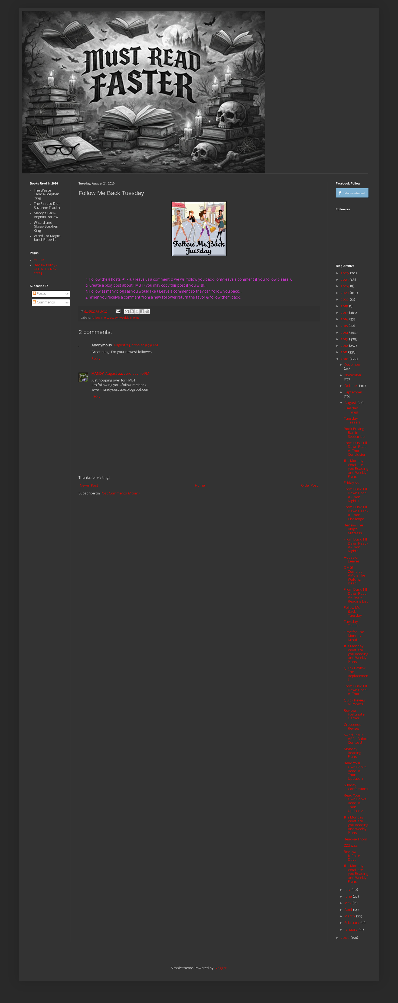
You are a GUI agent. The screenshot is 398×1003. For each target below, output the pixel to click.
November (352, 375)
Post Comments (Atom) (120, 493)
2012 (345, 346)
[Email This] (126, 311)
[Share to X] (137, 311)
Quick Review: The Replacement (356, 674)
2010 (345, 359)
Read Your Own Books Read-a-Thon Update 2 (355, 803)
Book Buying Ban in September (355, 433)
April (348, 910)
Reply (96, 359)
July (347, 890)
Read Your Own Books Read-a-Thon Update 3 (355, 771)
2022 (345, 299)
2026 (345, 273)
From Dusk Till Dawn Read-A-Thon (356, 690)
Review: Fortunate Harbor (354, 714)
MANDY (98, 374)
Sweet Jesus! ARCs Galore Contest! (356, 739)
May (348, 903)
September (353, 392)
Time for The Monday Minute (354, 636)
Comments (45, 302)
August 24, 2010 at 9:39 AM (135, 345)
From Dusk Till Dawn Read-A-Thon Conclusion (356, 449)
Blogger (220, 968)
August (350, 403)
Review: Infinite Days (352, 856)
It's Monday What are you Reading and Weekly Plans (356, 468)
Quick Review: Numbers (355, 702)
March (350, 916)
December (352, 365)
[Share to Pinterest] (147, 311)
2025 (345, 280)
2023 (345, 293)
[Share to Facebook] (142, 311)
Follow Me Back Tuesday (353, 611)
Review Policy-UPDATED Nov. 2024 (45, 269)
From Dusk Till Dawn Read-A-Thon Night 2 (356, 495)
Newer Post (89, 485)
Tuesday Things (351, 410)
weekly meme (129, 317)
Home (200, 485)
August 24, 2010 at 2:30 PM (127, 374)
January (351, 929)
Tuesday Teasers (352, 420)
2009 (345, 938)
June (348, 896)
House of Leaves (352, 559)
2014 (345, 332)
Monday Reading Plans (352, 753)
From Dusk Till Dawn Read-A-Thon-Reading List (356, 595)
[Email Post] (117, 311)
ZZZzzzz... (351, 845)
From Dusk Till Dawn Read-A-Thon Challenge (356, 513)
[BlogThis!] (132, 311)
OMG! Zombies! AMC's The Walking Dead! (354, 575)
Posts (41, 294)
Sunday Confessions (356, 787)
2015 (344, 326)
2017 (345, 313)
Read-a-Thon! (355, 839)
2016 (345, 319)
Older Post (309, 485)
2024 (345, 286)
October (351, 386)
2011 (344, 352)
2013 (345, 339)
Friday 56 (351, 483)
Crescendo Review (352, 726)
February (352, 923)
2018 (345, 306)
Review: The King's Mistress (353, 529)
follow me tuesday (105, 317)
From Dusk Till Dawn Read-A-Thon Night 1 (356, 545)
